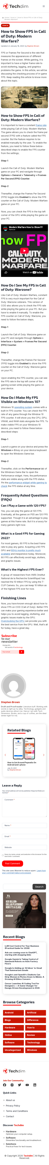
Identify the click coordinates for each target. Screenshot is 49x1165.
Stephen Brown (33, 46)
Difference (32, 1020)
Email (8, 836)
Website (8, 847)
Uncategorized (13, 1050)
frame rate (41, 125)
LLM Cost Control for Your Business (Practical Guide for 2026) (22, 947)
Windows (32, 1050)
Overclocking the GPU (13, 621)
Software (9, 1042)
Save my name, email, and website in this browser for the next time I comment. (26, 855)
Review (31, 1035)
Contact (10, 1116)
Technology (33, 1042)
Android (9, 1012)
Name (8, 825)
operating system (23, 407)
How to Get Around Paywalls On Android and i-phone (21, 763)
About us (10, 1100)
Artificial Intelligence (33, 1013)
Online (8, 1035)
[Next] (44, 755)
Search (39, 886)
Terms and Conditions (17, 1111)
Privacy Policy (13, 1105)
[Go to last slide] (5, 755)
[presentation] (24, 748)
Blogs (8, 1020)
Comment (10, 800)
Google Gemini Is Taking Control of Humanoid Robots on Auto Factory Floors (21, 961)
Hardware (10, 1027)
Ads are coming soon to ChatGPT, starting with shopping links (21, 953)
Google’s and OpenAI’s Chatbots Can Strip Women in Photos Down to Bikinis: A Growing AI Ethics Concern (24, 977)
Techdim (28, 1156)
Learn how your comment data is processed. (24, 871)
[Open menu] (43, 6)
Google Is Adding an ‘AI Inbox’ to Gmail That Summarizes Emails (23, 969)
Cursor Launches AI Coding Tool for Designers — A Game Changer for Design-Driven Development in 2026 (22, 985)
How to (5, 25)
